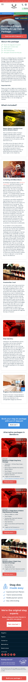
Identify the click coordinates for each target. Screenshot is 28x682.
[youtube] (8, 654)
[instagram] (11, 654)
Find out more (8, 482)
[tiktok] (14, 654)
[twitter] (5, 654)
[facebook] (2, 654)
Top (25, 667)
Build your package (13, 678)
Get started (13, 624)
